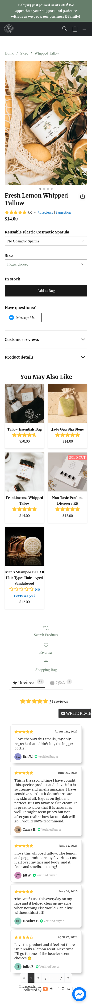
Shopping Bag (46, 669)
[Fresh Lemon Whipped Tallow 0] (46, 123)
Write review (78, 713)
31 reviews (45, 213)
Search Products (46, 634)
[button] (9, 29)
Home (9, 53)
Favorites (46, 652)
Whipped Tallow (46, 53)
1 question (63, 213)
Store (24, 53)
